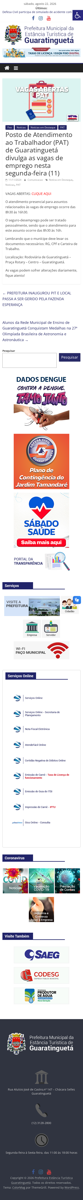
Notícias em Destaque (43, 127)
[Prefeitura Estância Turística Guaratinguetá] (6, 68)
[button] (78, 15)
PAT (62, 127)
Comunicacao (36, 179)
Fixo (9, 127)
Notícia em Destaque (61, 179)
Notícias (21, 127)
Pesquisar (8, 351)
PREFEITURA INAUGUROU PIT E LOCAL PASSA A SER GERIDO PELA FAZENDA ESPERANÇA (36, 299)
